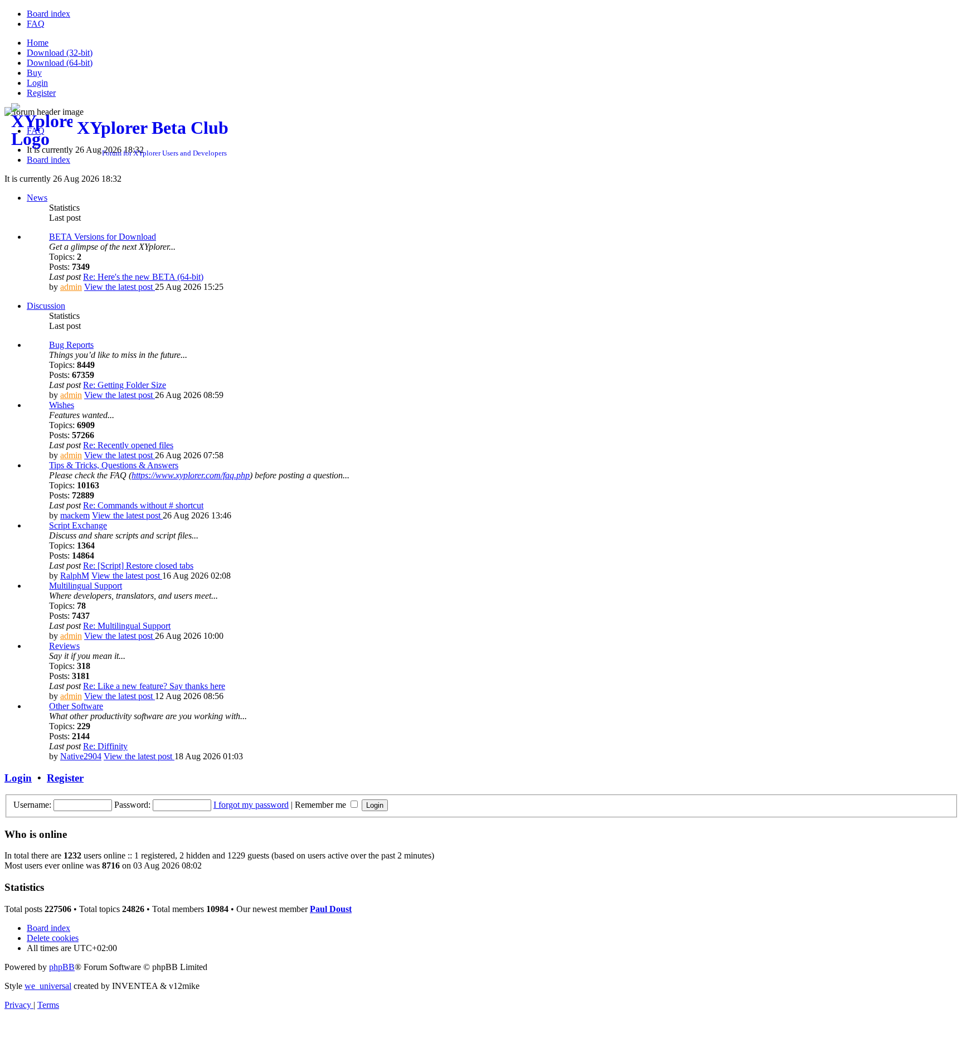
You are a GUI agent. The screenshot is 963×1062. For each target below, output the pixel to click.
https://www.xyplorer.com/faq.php (191, 475)
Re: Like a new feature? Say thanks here (154, 686)
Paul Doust (331, 909)
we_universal (48, 986)
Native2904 (80, 756)
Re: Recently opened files (128, 445)
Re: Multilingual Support (127, 626)
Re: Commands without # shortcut (143, 505)
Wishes (61, 405)
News (37, 197)
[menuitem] (48, 13)
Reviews (64, 646)
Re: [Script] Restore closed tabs (138, 565)
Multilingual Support (85, 585)
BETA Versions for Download (102, 236)
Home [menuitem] (37, 42)
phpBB (62, 967)
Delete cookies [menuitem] (53, 938)
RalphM (74, 575)
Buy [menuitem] (34, 72)
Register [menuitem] (41, 93)
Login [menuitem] (37, 83)
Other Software (76, 706)
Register (65, 778)
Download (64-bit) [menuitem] (60, 62)
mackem (75, 515)
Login (18, 778)
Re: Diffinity (105, 746)
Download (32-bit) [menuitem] (60, 52)
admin (71, 287)
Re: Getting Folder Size (124, 385)
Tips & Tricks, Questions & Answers (113, 465)
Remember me (321, 804)
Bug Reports (71, 345)
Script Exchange (78, 525)
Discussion (46, 306)
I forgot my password (251, 804)
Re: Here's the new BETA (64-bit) (143, 277)
